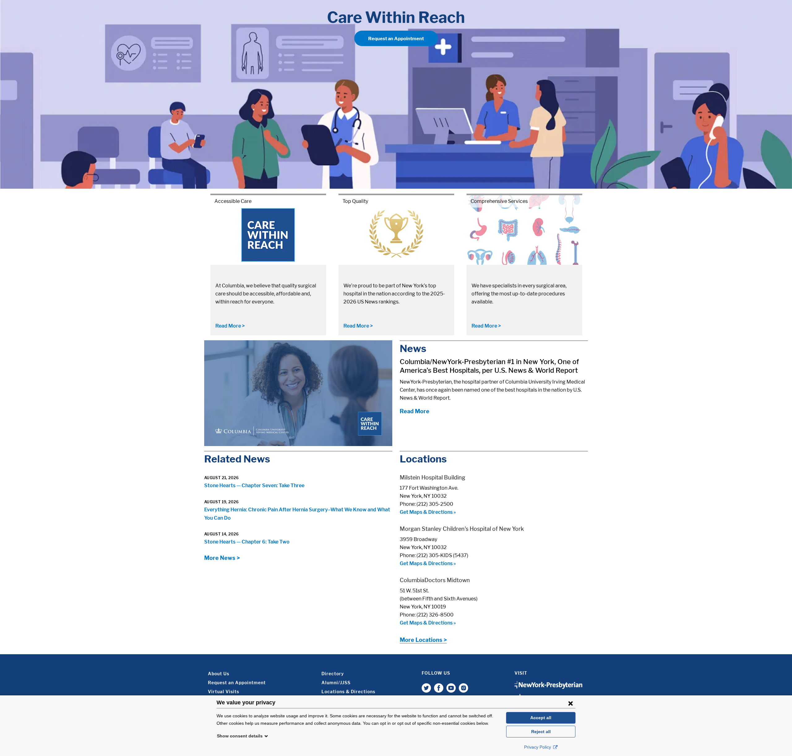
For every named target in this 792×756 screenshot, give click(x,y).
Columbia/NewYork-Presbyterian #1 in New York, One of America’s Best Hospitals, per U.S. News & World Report (489, 366)
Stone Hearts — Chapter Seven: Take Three (254, 485)
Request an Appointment (396, 38)
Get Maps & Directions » (428, 512)
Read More (414, 411)
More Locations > (423, 640)
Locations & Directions (348, 691)
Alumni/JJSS (336, 682)
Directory (332, 673)
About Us (218, 673)
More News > (222, 558)
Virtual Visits (223, 691)
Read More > (230, 326)
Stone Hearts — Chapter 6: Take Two (247, 542)
